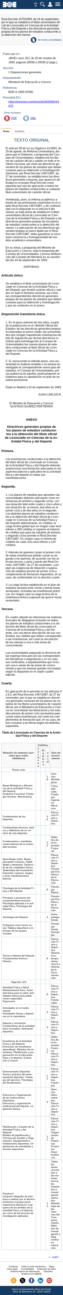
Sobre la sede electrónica (33, 1266)
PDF (14, 118)
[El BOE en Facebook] (31, 1282)
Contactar (13, 1266)
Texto (6, 131)
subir (55, 1257)
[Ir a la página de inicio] (9, 6)
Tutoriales (48, 1271)
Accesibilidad (27, 1269)
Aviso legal (12, 1269)
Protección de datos (46, 1269)
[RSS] (13, 1282)
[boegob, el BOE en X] (22, 1282)
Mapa (51, 1266)
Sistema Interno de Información (25, 1271)
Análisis (19, 131)
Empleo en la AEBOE (32, 1274)
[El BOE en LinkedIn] (40, 1282)
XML (33, 118)
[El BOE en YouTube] (49, 1282)
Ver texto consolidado (50, 39)
